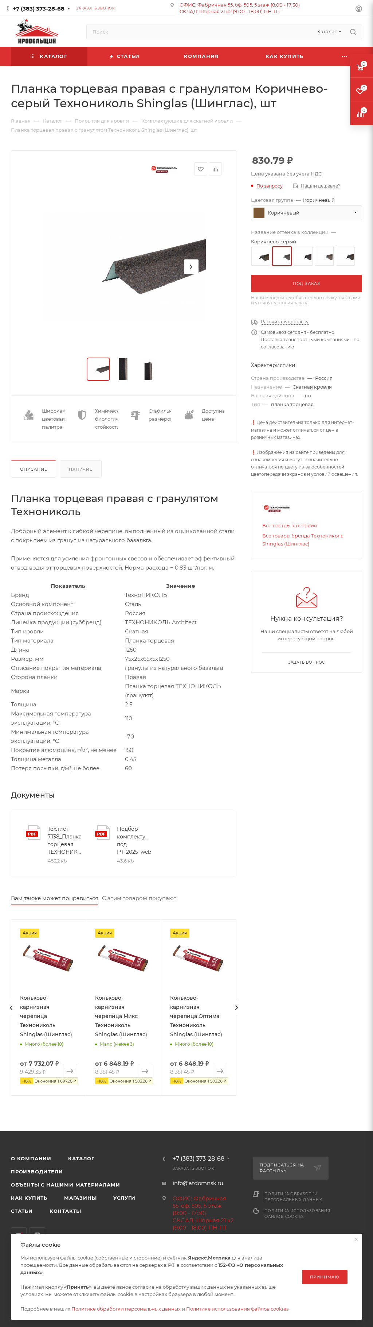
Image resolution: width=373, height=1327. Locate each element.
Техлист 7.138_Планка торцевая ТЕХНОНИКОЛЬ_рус (65, 840)
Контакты (65, 1211)
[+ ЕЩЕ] (344, 56)
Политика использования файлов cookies (297, 1213)
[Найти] (353, 31)
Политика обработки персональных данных (293, 1197)
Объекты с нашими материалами (65, 1185)
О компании (31, 1158)
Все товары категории (289, 525)
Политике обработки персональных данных (126, 1309)
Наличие (81, 469)
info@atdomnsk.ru (198, 1183)
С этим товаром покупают (139, 898)
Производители (37, 1171)
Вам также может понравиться (54, 898)
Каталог (81, 1158)
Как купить (29, 1198)
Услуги (124, 1198)
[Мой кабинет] (359, 9)
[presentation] (11, 1007)
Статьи (22, 1211)
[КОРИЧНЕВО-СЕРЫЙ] (124, 267)
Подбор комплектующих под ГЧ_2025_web (135, 840)
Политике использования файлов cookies (237, 1309)
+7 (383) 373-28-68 (38, 8)
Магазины (80, 1198)
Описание (33, 469)
